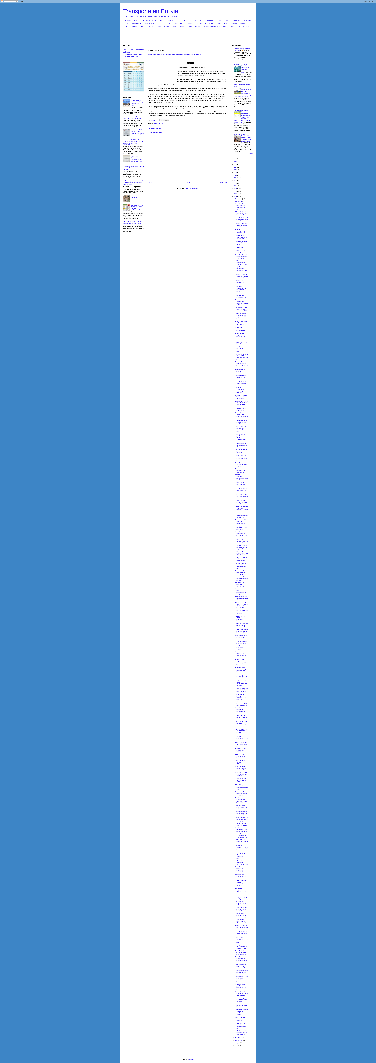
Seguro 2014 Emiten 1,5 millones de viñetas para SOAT (241, 835)
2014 (235, 194)
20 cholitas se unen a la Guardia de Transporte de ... (241, 637)
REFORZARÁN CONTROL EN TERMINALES (240, 231)
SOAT (159, 26)
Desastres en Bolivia (240, 64)
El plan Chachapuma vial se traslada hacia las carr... (241, 559)
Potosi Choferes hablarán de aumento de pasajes (240, 349)
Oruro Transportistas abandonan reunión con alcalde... (241, 1012)
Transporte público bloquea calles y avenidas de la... (241, 966)
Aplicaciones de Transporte (149, 20)
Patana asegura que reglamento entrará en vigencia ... (241, 676)
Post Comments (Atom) (192, 188)
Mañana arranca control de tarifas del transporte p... (241, 915)
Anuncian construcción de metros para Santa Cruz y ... (241, 787)
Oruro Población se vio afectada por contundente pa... (241, 952)
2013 (235, 196)
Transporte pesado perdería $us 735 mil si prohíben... (241, 813)
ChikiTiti (219, 20)
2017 (235, 186)
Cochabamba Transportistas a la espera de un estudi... (241, 940)
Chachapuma (209, 20)
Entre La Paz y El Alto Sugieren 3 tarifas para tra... (241, 744)
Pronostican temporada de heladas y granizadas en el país (246, 69)
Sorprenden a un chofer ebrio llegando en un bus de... (241, 415)
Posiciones (237, 50)
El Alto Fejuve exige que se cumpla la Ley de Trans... (241, 1032)
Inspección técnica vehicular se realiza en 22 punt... (241, 897)
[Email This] (160, 120)
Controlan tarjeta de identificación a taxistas (241, 903)
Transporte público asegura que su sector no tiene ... (241, 490)
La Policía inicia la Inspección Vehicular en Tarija (241, 862)
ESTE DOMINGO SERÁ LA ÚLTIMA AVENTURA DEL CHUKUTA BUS (241, 605)
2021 (235, 175)
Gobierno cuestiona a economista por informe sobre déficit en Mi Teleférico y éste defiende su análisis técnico (242, 117)
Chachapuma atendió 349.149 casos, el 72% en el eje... (241, 402)
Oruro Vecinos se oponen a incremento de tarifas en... (240, 883)
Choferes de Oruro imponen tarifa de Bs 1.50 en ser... (241, 572)
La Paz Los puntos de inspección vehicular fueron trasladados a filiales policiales (133, 182)
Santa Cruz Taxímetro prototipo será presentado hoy (242, 709)
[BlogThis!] (162, 120)
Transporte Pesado (167, 29)
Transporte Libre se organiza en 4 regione (241, 730)
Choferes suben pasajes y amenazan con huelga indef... (240, 591)
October (238, 1037)
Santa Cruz (151, 26)
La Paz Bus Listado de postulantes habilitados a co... (241, 909)
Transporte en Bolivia (150, 11)
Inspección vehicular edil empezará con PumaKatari (241, 322)
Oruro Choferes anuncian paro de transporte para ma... (241, 1025)
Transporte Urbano (181, 29)
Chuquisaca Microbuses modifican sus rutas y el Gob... (242, 302)
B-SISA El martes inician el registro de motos (241, 502)
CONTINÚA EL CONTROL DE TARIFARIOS (240, 584)
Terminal (197, 26)
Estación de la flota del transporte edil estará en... (241, 927)
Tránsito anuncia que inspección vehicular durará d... (241, 979)
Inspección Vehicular (150, 23)
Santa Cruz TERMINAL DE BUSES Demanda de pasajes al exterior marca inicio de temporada (133, 142)
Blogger (191, 1059)
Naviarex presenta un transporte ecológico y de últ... (241, 1018)
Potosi (126, 26)
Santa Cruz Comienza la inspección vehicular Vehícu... (241, 869)
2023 (235, 170)
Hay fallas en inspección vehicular (239, 647)
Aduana (136, 20)
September (239, 1040)
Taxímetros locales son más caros (241, 642)
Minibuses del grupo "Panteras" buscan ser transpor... (241, 396)
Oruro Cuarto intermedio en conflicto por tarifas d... (241, 959)
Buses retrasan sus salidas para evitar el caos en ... (241, 598)
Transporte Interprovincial (151, 29)
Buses (200, 20)
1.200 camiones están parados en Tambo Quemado (241, 262)
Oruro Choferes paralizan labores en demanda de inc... (241, 986)
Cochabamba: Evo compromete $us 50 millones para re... (241, 458)
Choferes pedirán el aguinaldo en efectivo (241, 243)
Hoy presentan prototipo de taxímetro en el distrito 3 (240, 696)
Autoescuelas (169, 20)
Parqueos (234, 23)
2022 (235, 172)
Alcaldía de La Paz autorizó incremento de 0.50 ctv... (242, 737)
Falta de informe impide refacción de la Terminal (241, 807)
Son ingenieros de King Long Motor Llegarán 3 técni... (241, 946)
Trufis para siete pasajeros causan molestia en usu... (241, 703)
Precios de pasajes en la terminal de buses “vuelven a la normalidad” (133, 167)
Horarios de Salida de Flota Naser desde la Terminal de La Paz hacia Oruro (137, 132)
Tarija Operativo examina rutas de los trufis (241, 342)
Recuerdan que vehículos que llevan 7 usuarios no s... (241, 716)
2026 (235, 162)
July (236, 1045)
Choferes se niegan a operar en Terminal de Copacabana (241, 276)
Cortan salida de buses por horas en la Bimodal (242, 841)
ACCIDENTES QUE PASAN (242, 49)
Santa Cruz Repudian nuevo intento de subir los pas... (241, 256)
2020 (235, 178)
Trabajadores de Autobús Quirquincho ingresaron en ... (241, 618)
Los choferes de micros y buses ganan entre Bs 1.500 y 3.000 (133, 222)
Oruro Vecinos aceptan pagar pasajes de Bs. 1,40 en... (240, 249)
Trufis (190, 29)
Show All (251, 153)
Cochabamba (247, 20)
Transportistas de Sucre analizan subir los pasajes (241, 383)
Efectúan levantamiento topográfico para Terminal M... (241, 800)
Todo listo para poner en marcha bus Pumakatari (241, 972)
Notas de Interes (209, 23)
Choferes (227, 20)
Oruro (219, 23)
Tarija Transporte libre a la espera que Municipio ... (242, 611)
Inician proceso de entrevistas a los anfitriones (241, 527)
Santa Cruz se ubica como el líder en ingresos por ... (241, 408)
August (237, 1043)
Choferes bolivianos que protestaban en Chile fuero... (241, 225)
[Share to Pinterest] (168, 120)
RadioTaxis (135, 26)
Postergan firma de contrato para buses (241, 756)
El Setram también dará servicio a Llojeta (240, 780)
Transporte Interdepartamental (133, 29)
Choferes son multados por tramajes (240, 282)
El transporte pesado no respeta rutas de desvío (241, 999)
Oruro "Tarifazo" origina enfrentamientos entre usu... (241, 335)
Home (188, 182)
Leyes (175, 23)
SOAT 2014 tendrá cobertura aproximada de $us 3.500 (241, 477)
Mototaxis (199, 23)
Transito (232, 26)
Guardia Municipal (137, 23)
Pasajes (242, 23)
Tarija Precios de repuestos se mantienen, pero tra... (241, 269)
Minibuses (190, 23)
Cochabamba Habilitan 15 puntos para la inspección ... (241, 848)
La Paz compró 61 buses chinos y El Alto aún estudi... (241, 921)
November (238, 201)
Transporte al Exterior (243, 26)
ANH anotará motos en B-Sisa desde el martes (241, 496)
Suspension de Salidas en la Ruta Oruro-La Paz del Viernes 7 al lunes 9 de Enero (137, 159)
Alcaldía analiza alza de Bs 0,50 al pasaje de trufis (241, 689)
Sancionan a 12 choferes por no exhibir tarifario (240, 876)
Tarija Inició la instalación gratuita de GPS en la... (241, 553)
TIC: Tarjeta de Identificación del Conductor (214, 26)
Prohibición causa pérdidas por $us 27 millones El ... (241, 829)
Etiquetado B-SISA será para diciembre (240, 371)
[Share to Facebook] (166, 120)
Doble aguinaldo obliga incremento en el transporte (241, 237)
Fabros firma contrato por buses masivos (241, 818)
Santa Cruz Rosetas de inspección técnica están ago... (241, 206)
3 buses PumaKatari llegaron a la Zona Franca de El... (241, 993)
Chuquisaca (236, 20)
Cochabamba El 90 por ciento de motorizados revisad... (241, 429)
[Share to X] (164, 120)
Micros (182, 23)
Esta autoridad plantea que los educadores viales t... (241, 364)
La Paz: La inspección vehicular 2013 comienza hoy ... (241, 890)
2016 (235, 188)
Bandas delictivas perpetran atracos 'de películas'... (241, 793)
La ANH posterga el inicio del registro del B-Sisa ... (241, 422)
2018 (235, 183)
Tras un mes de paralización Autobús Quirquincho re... (241, 436)
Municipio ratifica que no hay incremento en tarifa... (241, 578)
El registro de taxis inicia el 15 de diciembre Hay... (240, 750)
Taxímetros (182, 26)
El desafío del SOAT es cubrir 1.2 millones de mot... (241, 521)
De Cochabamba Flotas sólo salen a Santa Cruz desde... (241, 855)
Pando (226, 23)
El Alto (126, 23)
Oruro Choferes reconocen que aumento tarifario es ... (241, 444)
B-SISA (179, 20)
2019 (235, 180)
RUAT (143, 26)
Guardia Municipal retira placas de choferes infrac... (241, 768)
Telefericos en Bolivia (241, 110)
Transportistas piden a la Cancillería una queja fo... (241, 219)
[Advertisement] (188, 38)
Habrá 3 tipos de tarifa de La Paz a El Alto (241, 762)
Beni (185, 20)
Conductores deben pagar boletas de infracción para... (241, 1005)
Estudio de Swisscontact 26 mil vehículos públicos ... (240, 289)
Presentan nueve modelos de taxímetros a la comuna (240, 654)
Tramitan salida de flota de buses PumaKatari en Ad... (240, 566)
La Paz (168, 23)
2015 (235, 191)
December (238, 199)
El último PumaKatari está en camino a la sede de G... (241, 631)
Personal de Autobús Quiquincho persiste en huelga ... (241, 509)
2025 (235, 164)
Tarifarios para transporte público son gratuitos (241, 541)
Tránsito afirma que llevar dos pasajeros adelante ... (241, 724)
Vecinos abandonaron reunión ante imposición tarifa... (242, 295)
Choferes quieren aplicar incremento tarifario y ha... (241, 515)
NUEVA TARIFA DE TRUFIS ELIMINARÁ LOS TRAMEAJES (241, 683)
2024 (235, 167)
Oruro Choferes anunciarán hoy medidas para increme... (240, 669)
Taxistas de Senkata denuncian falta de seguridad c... (241, 547)
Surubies (166, 26)
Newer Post (152, 182)
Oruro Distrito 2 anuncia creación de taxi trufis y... (241, 328)
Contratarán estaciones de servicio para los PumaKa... (241, 534)
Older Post (223, 182)
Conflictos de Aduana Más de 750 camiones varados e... (241, 356)
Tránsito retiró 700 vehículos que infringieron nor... (241, 377)
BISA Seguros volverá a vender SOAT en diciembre (241, 774)
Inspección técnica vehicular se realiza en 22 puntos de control (132, 117)
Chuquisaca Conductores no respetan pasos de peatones (241, 390)
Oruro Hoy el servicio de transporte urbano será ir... (241, 625)
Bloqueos (193, 20)
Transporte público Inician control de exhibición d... (241, 933)
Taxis (190, 26)
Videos (198, 29)
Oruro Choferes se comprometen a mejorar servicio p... (241, 316)
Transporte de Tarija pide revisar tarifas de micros (241, 451)
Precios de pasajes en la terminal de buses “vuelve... (241, 213)
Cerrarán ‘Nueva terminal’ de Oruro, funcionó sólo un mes (137, 102)
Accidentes (128, 20)
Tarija (174, 26)
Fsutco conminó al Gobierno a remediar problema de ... (241, 662)
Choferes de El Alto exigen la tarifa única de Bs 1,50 (241, 309)
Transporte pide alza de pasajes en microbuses (241, 470)
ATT (161, 20)
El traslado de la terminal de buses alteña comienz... (241, 823)
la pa (161, 23)
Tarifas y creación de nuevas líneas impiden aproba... (241, 484)
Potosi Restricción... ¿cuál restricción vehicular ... (241, 464)
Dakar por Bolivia (239, 134)
